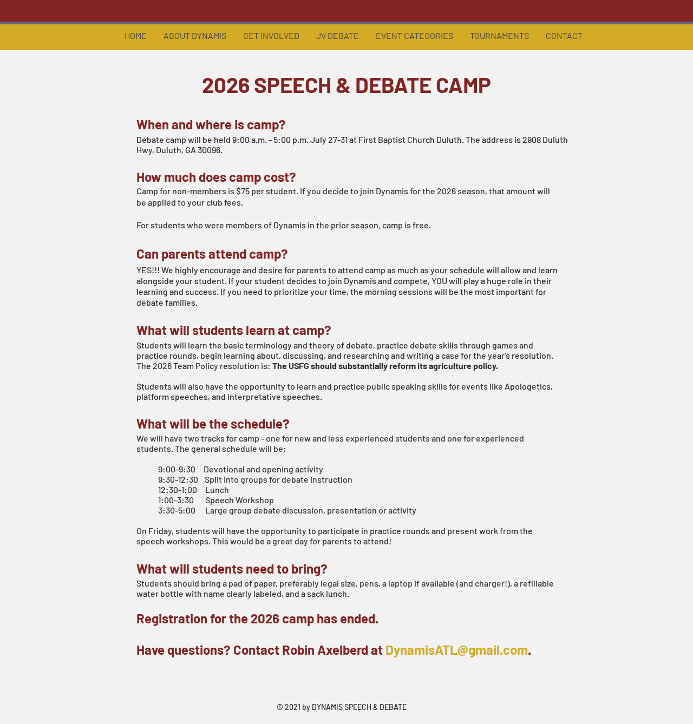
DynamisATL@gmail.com (456, 649)
